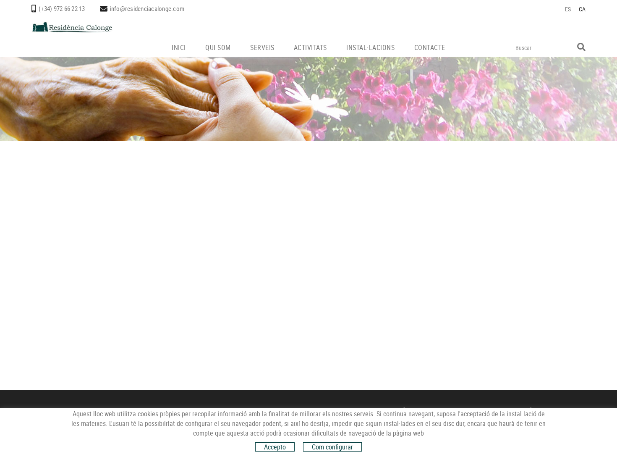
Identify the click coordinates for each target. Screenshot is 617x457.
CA (582, 9)
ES (568, 9)
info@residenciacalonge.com (147, 8)
